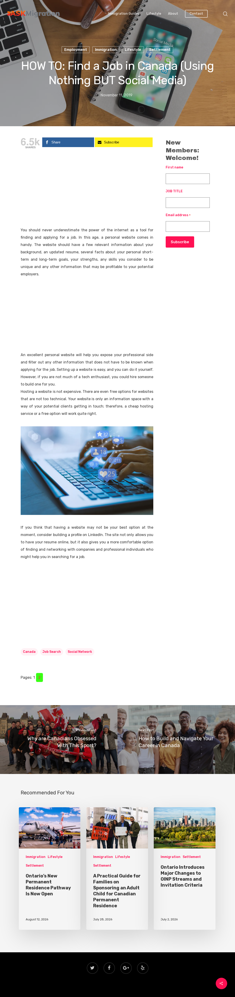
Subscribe (180, 242)
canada (29, 652)
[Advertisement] (87, 192)
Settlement (160, 49)
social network (80, 652)
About (173, 13)
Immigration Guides (124, 13)
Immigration (106, 49)
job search (51, 652)
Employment (75, 49)
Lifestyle (153, 13)
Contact (196, 13)
